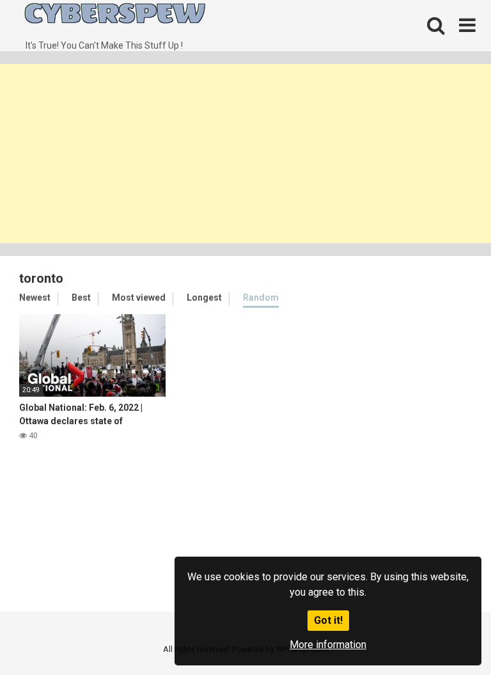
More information (328, 645)
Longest (204, 297)
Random (261, 297)
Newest (35, 297)
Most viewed (139, 297)
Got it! (328, 620)
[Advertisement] (245, 153)
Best (81, 297)
